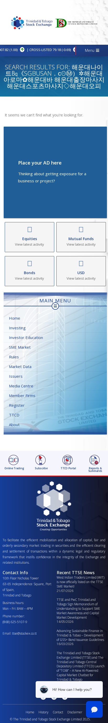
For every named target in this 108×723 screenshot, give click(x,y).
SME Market (20, 347)
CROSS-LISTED (28, 49)
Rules (14, 356)
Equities (29, 238)
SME (74, 49)
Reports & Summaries (95, 469)
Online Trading (14, 468)
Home (14, 318)
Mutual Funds (81, 238)
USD (81, 272)
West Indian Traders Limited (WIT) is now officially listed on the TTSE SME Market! (80, 582)
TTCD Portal (68, 468)
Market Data (20, 366)
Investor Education (26, 337)
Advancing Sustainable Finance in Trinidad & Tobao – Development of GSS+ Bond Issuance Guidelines (80, 635)
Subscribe (41, 468)
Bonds (29, 272)
